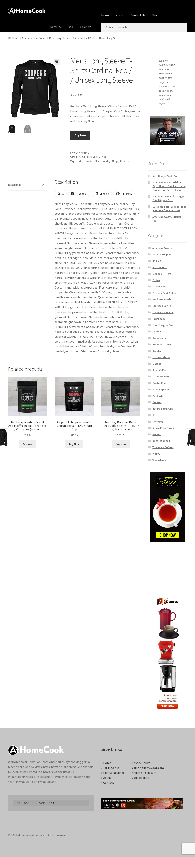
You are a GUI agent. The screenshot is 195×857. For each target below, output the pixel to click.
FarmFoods (158, 318)
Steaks (156, 434)
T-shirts (124, 161)
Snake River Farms (163, 428)
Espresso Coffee (161, 306)
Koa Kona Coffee (114, 773)
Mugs (115, 161)
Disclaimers (84, 26)
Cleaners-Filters (161, 273)
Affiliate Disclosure (144, 773)
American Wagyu (162, 248)
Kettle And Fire (161, 357)
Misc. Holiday (103, 161)
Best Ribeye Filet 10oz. (165, 176)
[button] (57, 62)
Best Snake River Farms (35, 803)
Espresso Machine (162, 312)
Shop (155, 15)
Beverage (56, 26)
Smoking (157, 421)
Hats (79, 161)
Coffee (156, 280)
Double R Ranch (161, 299)
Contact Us (138, 15)
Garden (156, 331)
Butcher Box (159, 267)
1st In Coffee (111, 768)
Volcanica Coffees (162, 447)
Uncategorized (161, 440)
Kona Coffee (159, 370)
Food (70, 26)
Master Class (160, 383)
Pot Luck (157, 396)
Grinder (156, 351)
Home (105, 15)
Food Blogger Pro (162, 325)
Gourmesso (159, 338)
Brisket (156, 261)
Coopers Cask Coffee (34, 38)
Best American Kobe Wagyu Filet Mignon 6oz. (168, 198)
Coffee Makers (160, 286)
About (120, 15)
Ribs (154, 415)
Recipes (156, 402)
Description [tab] (15, 185)
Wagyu (156, 453)
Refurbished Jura (162, 408)
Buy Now (80, 135)
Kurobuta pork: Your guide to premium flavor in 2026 (169, 208)
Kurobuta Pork (160, 376)
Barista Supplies (162, 254)
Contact (108, 782)
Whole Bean (159, 460)
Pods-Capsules (161, 389)
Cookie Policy (140, 777)
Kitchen (156, 363)
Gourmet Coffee (161, 344)
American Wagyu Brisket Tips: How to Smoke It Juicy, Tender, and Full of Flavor (169, 186)
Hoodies (89, 161)
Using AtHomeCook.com (148, 768)
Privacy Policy (141, 763)
